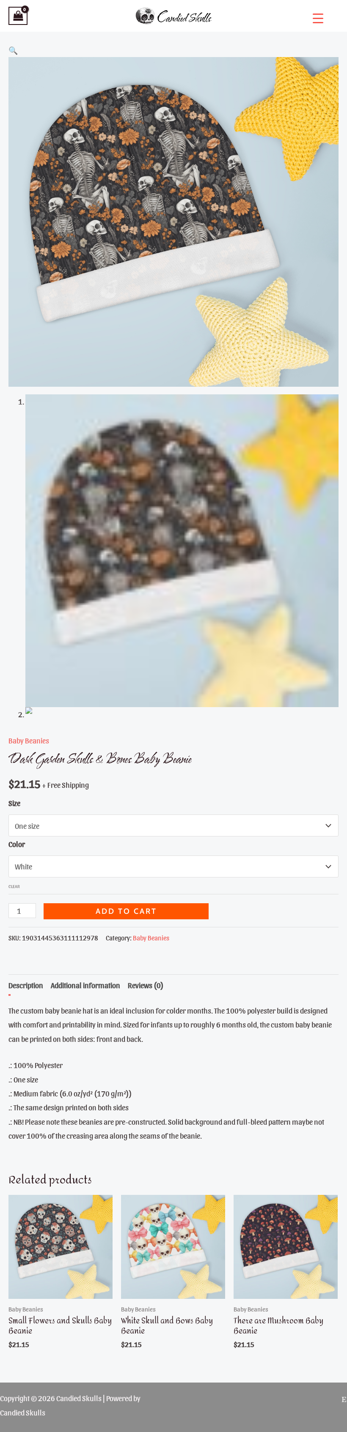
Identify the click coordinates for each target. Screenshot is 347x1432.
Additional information (85, 985)
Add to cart (126, 911)
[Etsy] (344, 1399)
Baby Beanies (28, 740)
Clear (14, 886)
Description (25, 985)
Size (14, 802)
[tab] (25, 985)
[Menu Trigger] (318, 18)
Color (16, 843)
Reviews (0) (146, 985)
